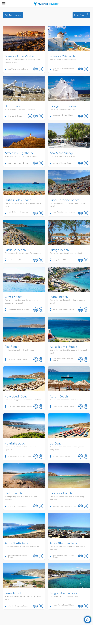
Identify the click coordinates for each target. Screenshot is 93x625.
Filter (15, 15)
